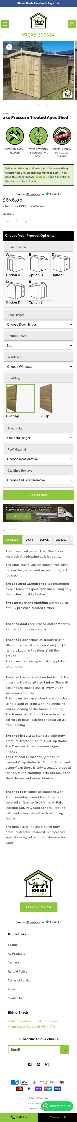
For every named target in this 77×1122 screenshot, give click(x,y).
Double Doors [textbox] (17, 336)
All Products (16, 953)
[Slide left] (29, 105)
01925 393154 (38, 34)
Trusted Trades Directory (38, 1103)
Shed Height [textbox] (16, 428)
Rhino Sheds (42, 1098)
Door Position (18, 247)
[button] (5, 24)
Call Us (21, 1117)
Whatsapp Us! (60, 1106)
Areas (12, 989)
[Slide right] (47, 105)
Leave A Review (38, 907)
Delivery (44, 539)
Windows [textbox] (15, 357)
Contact (13, 962)
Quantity (8, 213)
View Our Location (38, 1109)
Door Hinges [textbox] (17, 315)
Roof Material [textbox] (18, 449)
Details (30, 539)
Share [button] (12, 529)
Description (12, 539)
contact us (42, 177)
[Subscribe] (64, 1049)
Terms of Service (19, 980)
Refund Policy (17, 971)
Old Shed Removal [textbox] (21, 470)
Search (13, 944)
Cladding (14, 378)
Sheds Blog (16, 998)
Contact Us (58, 1117)
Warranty (61, 539)
